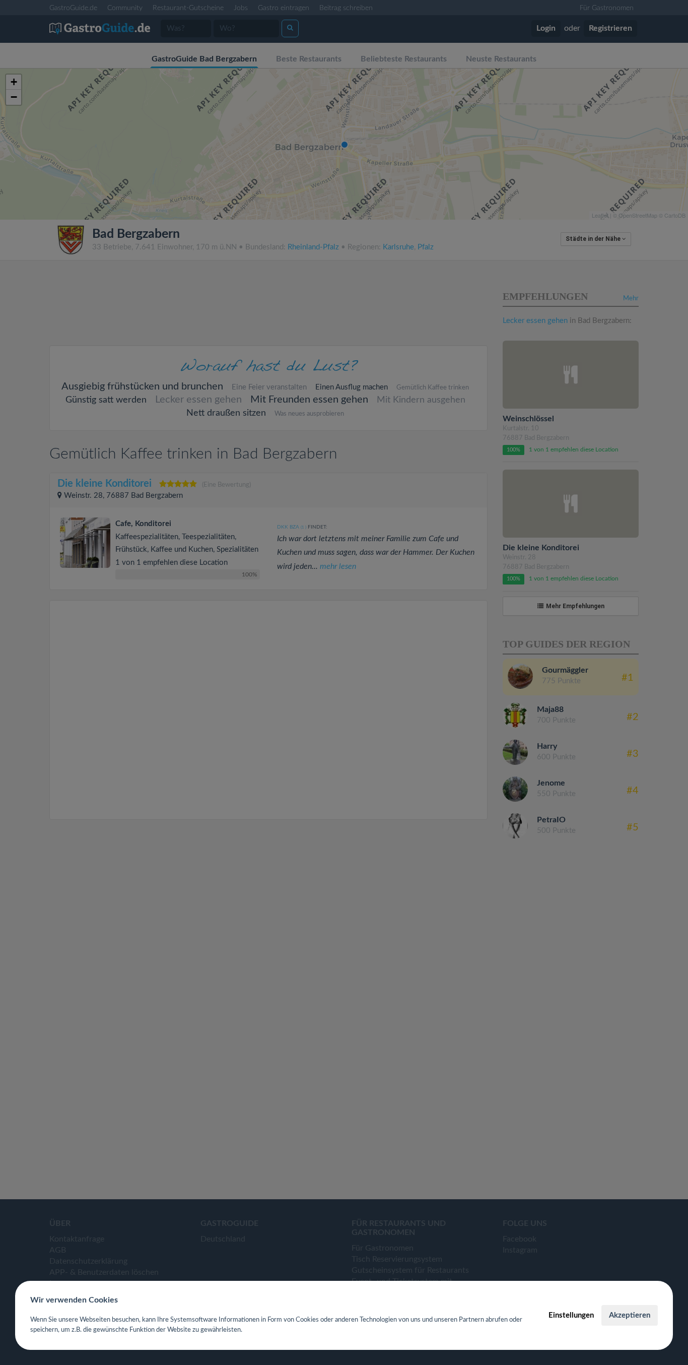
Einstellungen (571, 1315)
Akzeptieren (629, 1315)
